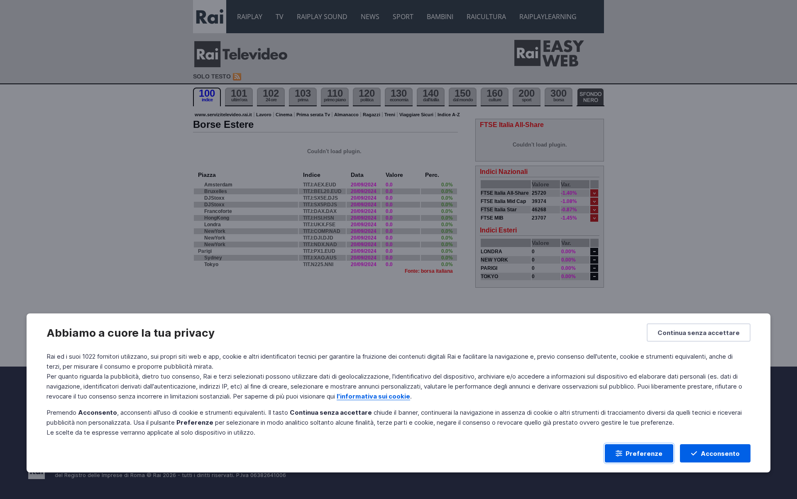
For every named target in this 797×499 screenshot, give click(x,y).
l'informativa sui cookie (373, 396)
